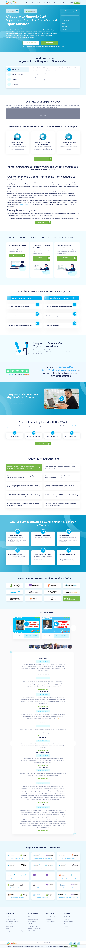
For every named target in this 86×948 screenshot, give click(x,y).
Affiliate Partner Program (52, 786)
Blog (55, 2)
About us (66, 788)
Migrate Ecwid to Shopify (43, 767)
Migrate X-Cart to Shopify (17, 767)
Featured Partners (50, 788)
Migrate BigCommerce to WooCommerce (43, 757)
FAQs (63, 23)
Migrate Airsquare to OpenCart (17, 747)
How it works (65, 14)
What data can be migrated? (69, 11)
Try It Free (49, 43)
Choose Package (40, 272)
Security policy (9, 795)
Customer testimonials (70, 793)
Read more (67, 946)
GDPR (7, 798)
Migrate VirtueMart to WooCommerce (68, 757)
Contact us (67, 786)
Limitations (64, 29)
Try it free (77, 2)
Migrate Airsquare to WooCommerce (43, 727)
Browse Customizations (65, 272)
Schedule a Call (61, 2)
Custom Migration (36, 2)
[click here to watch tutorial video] (61, 413)
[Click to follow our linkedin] (78, 813)
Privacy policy (9, 793)
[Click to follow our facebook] (70, 813)
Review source (43, 699)
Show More (41, 237)
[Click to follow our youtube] (74, 813)
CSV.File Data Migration (24, 219)
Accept (74, 946)
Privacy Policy (47, 814)
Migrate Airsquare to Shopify (17, 727)
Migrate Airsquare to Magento (69, 727)
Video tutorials (32, 793)
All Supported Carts (33, 795)
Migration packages (33, 788)
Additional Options (66, 17)
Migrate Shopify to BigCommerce (17, 757)
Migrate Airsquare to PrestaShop (43, 737)
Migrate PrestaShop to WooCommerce (68, 767)
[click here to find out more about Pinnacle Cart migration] (30, 11)
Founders (66, 795)
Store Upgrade (32, 791)
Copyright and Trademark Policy (14, 800)
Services (49, 2)
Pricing (44, 2)
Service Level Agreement (12, 791)
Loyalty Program (50, 791)
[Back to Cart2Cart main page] (11, 3)
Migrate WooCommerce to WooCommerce (43, 747)
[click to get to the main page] (12, 813)
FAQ (29, 786)
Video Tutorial (65, 20)
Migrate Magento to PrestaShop (68, 747)
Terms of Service (10, 788)
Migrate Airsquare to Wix (17, 737)
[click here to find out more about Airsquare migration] (12, 11)
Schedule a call (60, 46)
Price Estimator (31, 43)
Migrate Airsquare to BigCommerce (68, 737)
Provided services (69, 791)
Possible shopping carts (34, 798)
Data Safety (65, 26)
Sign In (71, 2)
